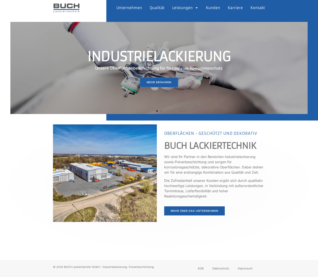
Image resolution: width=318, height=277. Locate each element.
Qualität (157, 8)
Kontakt (258, 8)
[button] (157, 111)
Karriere (235, 8)
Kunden (213, 8)
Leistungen (182, 8)
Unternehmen (129, 8)
